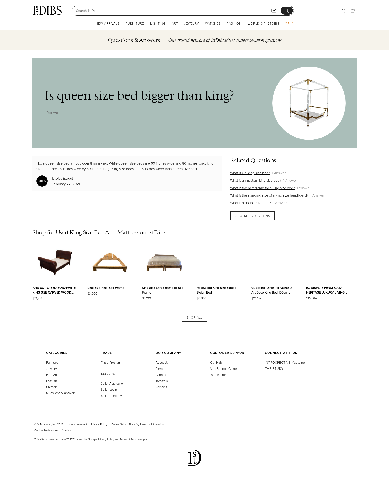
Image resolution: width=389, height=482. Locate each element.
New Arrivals (108, 23)
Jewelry (191, 23)
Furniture (135, 23)
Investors (162, 381)
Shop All (194, 317)
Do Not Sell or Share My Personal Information (137, 424)
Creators (51, 387)
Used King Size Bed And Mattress (97, 232)
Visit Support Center (224, 368)
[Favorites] (344, 11)
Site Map (67, 430)
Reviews (161, 387)
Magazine (285, 362)
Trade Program (111, 362)
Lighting (158, 23)
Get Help (216, 362)
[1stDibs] (47, 10)
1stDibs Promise (220, 374)
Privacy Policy (99, 424)
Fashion (234, 23)
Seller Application (113, 383)
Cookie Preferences (46, 430)
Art (175, 23)
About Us (162, 362)
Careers (161, 374)
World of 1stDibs (263, 23)
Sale (289, 23)
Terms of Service (130, 439)
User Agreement (77, 424)
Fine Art (51, 374)
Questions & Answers (60, 393)
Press (159, 368)
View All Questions (252, 216)
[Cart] (353, 11)
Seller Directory (111, 395)
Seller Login (109, 389)
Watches (213, 23)
